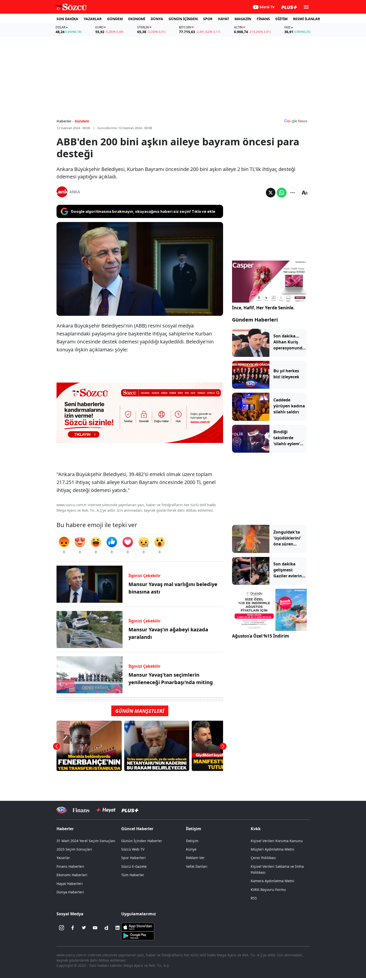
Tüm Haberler (132, 874)
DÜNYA (157, 18)
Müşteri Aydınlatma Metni (272, 849)
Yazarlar (63, 857)
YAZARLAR (93, 18)
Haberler (65, 828)
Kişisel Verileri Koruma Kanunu (277, 840)
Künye (191, 849)
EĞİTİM (281, 18)
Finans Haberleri (70, 866)
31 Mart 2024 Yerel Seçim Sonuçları (86, 840)
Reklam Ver (195, 857)
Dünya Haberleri (70, 892)
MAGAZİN (243, 18)
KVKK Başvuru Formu (268, 889)
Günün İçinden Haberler (141, 840)
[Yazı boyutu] (304, 193)
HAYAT (223, 18)
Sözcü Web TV (132, 849)
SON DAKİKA (67, 18)
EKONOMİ (136, 18)
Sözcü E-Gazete (134, 866)
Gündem (82, 121)
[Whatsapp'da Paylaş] (282, 193)
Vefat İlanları (196, 866)
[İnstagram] (61, 928)
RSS (254, 898)
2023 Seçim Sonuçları (74, 849)
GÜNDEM (115, 18)
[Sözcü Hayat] (105, 810)
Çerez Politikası (263, 857)
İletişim (192, 840)
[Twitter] (84, 928)
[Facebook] (73, 928)
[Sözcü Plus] (130, 810)
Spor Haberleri (133, 857)
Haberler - (65, 121)
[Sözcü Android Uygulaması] (137, 935)
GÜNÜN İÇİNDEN (183, 18)
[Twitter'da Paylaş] (271, 193)
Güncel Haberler (137, 828)
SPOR (207, 18)
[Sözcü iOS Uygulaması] (137, 926)
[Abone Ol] (295, 121)
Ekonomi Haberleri (72, 874)
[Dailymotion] (106, 928)
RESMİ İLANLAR (306, 18)
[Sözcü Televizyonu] (62, 810)
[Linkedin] (117, 928)
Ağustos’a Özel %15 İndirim (260, 636)
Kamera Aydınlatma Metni (272, 880)
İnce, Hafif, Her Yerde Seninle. (263, 308)
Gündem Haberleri (255, 319)
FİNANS (263, 18)
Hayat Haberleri (70, 883)
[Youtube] (95, 928)
